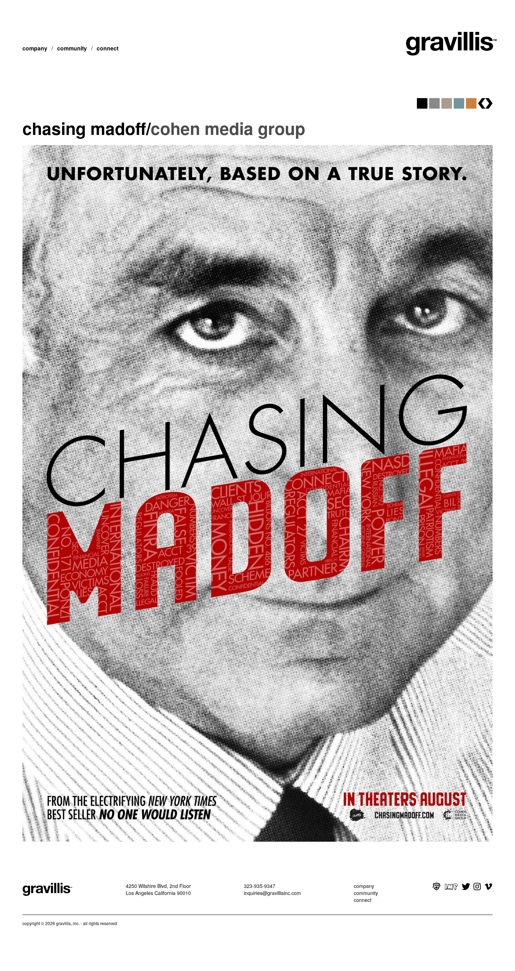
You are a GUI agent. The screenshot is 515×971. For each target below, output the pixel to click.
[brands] (485, 103)
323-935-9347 (259, 885)
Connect (107, 48)
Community (72, 48)
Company (34, 48)
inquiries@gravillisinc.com (272, 892)
